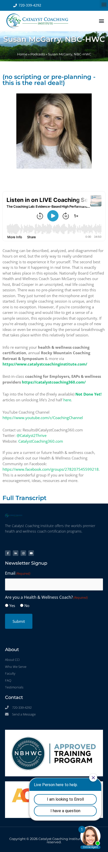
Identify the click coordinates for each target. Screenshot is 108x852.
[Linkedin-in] (15, 553)
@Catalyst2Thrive (31, 435)
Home (22, 54)
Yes (12, 605)
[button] (104, 4)
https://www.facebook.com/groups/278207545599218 (51, 469)
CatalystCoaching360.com (40, 441)
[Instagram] (23, 553)
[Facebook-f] (8, 553)
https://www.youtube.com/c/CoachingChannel (43, 417)
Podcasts (37, 54)
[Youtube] (31, 553)
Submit (19, 621)
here (67, 399)
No (26, 605)
